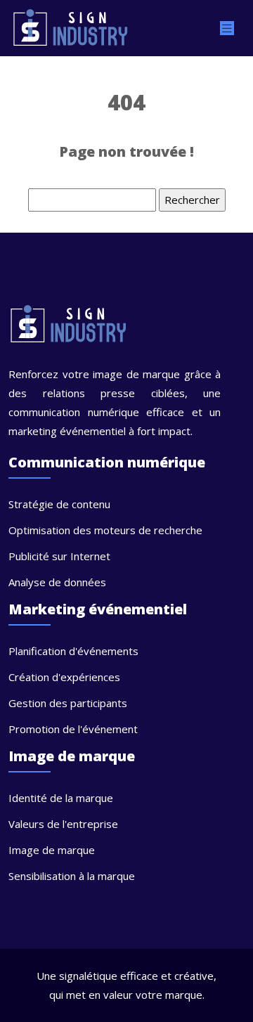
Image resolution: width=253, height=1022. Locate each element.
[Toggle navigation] (227, 28)
